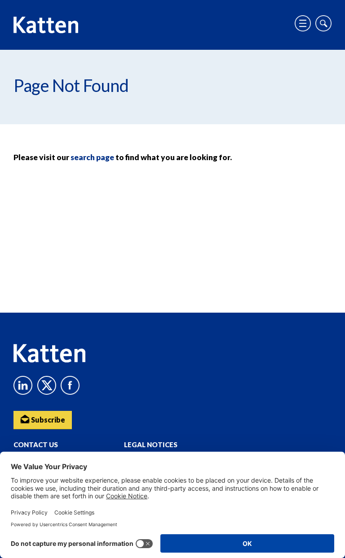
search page (92, 157)
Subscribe (47, 419)
